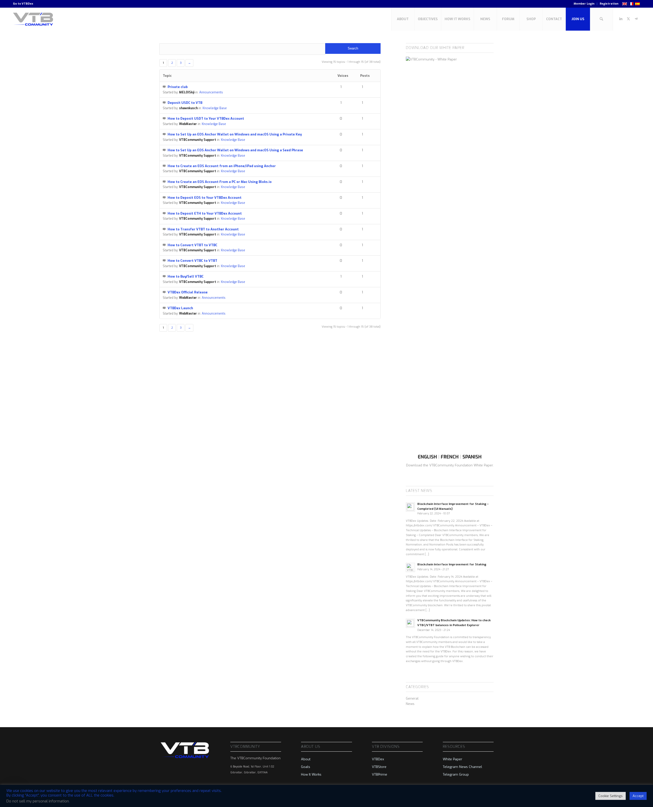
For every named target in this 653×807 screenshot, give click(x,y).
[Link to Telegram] (636, 19)
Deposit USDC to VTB (185, 103)
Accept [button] (638, 796)
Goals (305, 767)
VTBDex (27, 4)
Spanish (472, 457)
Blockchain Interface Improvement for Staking (451, 564)
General (412, 698)
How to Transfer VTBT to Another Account (203, 229)
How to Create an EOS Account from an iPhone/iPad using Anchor (222, 166)
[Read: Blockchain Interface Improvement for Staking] (410, 567)
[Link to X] (628, 19)
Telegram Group (456, 774)
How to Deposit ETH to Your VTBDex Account (205, 213)
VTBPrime (379, 774)
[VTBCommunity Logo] (34, 19)
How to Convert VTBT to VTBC (192, 245)
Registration (609, 4)
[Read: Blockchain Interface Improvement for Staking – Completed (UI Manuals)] (410, 507)
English (427, 457)
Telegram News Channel (462, 767)
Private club (178, 87)
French (450, 457)
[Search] (601, 19)
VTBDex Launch (180, 308)
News (410, 704)
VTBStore (379, 767)
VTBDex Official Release (188, 292)
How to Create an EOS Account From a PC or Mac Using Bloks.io (220, 182)
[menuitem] (584, 4)
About (305, 759)
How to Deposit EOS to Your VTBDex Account (205, 197)
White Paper (452, 759)
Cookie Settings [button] (610, 796)
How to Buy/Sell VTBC (186, 276)
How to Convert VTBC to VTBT (192, 260)
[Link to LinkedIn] (621, 19)
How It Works (311, 774)
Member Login (584, 4)
